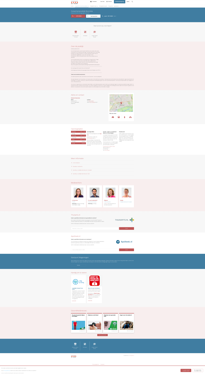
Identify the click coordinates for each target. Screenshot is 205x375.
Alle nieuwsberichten (102, 335)
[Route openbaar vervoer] (118, 117)
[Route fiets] (130, 117)
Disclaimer (102, 364)
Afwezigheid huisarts (103, 6)
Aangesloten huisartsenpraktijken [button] (81, 6)
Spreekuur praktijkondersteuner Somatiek (82, 170)
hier (107, 203)
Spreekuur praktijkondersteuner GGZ (81, 173)
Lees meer (74, 300)
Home (72, 6)
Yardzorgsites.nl (131, 355)
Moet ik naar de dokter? (94, 288)
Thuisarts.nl (110, 6)
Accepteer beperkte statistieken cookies (186, 370)
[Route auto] (112, 117)
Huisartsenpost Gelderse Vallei (109, 146)
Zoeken (126, 228)
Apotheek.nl (116, 6)
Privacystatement (7, 370)
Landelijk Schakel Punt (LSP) (77, 288)
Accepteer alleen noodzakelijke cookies (197, 370)
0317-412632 (78, 16)
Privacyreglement (95, 364)
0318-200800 (107, 150)
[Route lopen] (124, 117)
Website (78, 265)
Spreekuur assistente (77, 166)
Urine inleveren (76, 162)
